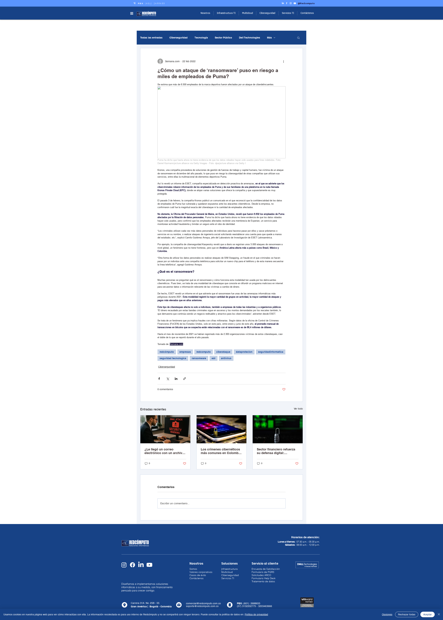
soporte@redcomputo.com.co (202, 606)
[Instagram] (124, 564)
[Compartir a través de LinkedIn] (176, 378)
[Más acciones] (283, 61)
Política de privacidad (256, 614)
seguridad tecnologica (173, 358)
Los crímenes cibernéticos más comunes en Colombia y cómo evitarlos (221, 451)
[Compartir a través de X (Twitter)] (167, 378)
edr (213, 358)
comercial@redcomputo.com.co (203, 603)
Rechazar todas (406, 614)
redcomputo (203, 351)
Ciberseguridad (178, 37)
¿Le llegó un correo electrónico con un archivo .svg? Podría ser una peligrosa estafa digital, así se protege (164, 451)
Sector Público (223, 37)
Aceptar (427, 614)
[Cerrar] (439, 614)
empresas (185, 351)
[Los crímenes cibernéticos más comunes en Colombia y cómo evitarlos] (222, 429)
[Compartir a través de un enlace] (184, 378)
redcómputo (167, 351)
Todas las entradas (151, 37)
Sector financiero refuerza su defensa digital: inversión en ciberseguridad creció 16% (277, 451)
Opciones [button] (387, 614)
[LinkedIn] (141, 564)
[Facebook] (132, 564)
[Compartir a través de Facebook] (159, 378)
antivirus (226, 358)
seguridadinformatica (270, 351)
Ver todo (298, 408)
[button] (131, 13)
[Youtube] (149, 564)
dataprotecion (244, 351)
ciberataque (223, 351)
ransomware (199, 358)
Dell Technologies (249, 37)
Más (269, 37)
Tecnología (201, 37)
